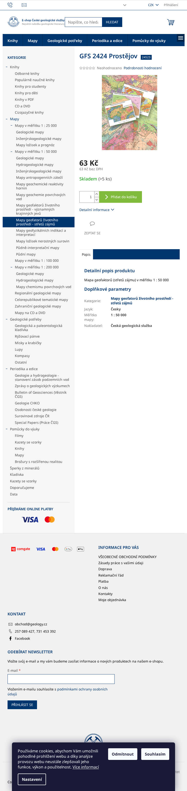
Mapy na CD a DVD (30, 312)
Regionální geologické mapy (38, 293)
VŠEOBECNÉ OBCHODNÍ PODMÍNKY (127, 556)
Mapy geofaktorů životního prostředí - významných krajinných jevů (38, 209)
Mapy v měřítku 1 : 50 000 (36, 151)
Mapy (14, 119)
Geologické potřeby (25, 319)
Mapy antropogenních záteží (39, 177)
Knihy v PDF (24, 99)
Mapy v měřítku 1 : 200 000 (37, 267)
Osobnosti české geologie (35, 409)
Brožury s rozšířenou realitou (38, 461)
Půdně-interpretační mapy (37, 247)
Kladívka (17, 474)
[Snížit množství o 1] (96, 200)
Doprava (105, 569)
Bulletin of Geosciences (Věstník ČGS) (40, 394)
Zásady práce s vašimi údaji (120, 563)
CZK (151, 5)
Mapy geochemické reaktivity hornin (39, 186)
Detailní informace (94, 209)
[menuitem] (13, 40)
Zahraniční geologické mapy (38, 306)
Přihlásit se (22, 704)
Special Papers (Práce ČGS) (36, 422)
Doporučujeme (22, 487)
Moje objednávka (112, 599)
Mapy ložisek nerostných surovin (42, 241)
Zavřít (105, 223)
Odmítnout (123, 754)
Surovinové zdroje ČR (32, 416)
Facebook (22, 638)
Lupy (19, 349)
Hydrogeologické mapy (34, 164)
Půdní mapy (26, 254)
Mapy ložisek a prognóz (35, 145)
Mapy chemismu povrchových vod (43, 286)
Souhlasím (155, 754)
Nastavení (32, 779)
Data (14, 494)
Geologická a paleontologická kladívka (38, 327)
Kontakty (105, 593)
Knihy (14, 67)
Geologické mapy (30, 132)
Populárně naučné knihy (35, 79)
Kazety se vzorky (28, 442)
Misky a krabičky (28, 342)
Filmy (19, 435)
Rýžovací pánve (27, 336)
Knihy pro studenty (30, 86)
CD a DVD (22, 106)
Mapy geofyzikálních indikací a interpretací (41, 232)
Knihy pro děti (26, 93)
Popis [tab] (86, 254)
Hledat (112, 22)
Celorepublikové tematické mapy (41, 299)
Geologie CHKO (27, 403)
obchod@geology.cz (31, 624)
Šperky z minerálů (24, 468)
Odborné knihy (27, 73)
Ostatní (21, 362)
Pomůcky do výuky (24, 429)
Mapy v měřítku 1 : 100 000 (37, 260)
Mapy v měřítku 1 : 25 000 (36, 125)
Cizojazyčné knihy (29, 112)
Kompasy (22, 355)
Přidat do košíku (124, 197)
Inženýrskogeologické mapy (38, 138)
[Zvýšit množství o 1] (96, 194)
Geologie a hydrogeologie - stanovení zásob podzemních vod (42, 377)
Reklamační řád (111, 575)
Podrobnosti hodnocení (143, 68)
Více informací (86, 767)
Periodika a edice (24, 368)
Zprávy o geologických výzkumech (42, 385)
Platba (103, 581)
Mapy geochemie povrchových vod (40, 196)
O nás (103, 587)
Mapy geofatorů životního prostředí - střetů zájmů (37, 222)
